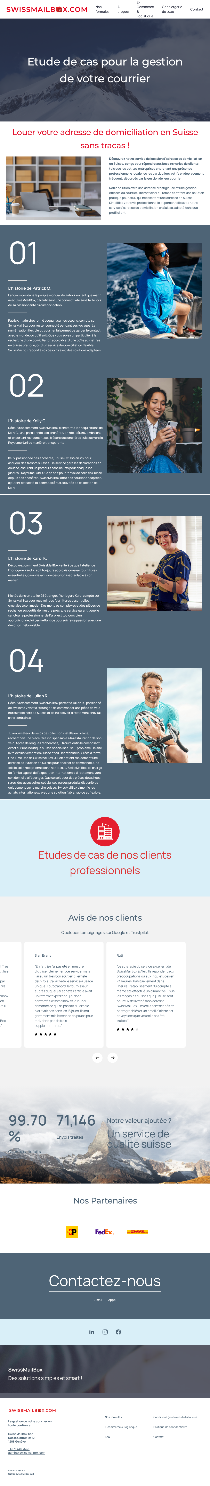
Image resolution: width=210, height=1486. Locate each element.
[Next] (112, 1058)
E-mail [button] (98, 1300)
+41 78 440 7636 (19, 1449)
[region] (105, 1232)
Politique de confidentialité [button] (170, 1427)
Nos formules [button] (113, 1417)
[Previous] (97, 1058)
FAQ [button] (107, 1437)
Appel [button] (112, 1300)
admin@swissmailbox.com (26, 1452)
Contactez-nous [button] (105, 1280)
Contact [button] (158, 1437)
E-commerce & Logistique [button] (121, 1427)
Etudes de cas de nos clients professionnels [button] (105, 862)
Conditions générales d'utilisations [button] (175, 1417)
